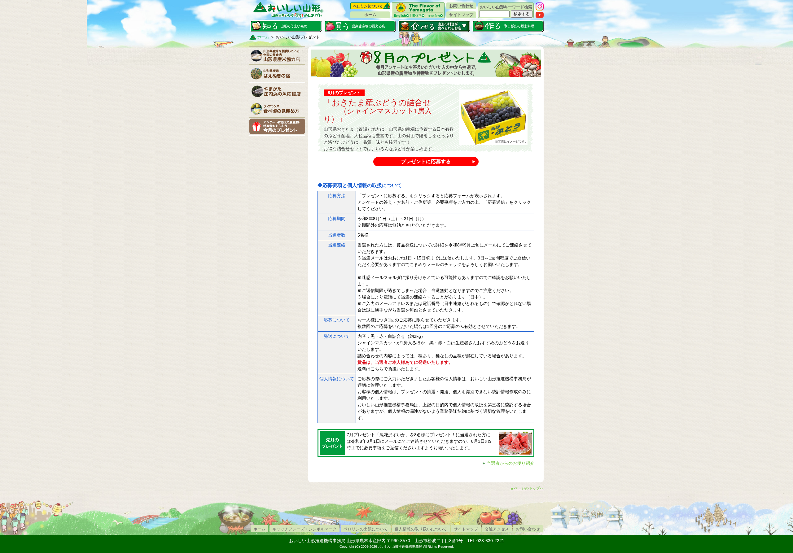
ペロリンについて (370, 5)
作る (508, 26)
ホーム (370, 14)
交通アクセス (497, 529)
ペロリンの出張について (366, 529)
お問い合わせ (461, 5)
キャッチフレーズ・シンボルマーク (304, 529)
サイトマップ (461, 14)
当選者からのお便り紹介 (510, 463)
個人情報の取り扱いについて (421, 529)
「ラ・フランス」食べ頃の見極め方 (277, 108)
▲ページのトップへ (527, 488)
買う (360, 26)
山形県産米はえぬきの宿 (277, 73)
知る (286, 26)
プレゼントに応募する (426, 161)
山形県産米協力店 (277, 55)
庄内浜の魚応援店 (277, 91)
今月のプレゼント (277, 126)
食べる (434, 26)
